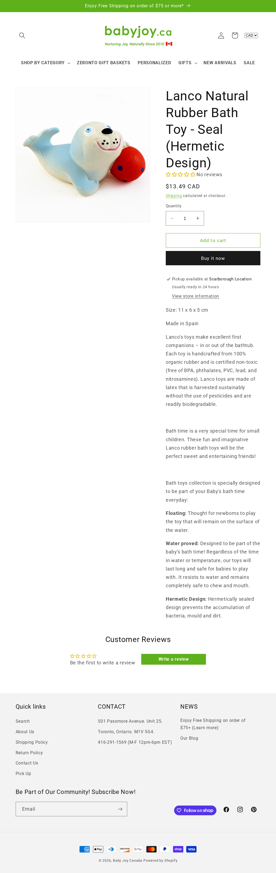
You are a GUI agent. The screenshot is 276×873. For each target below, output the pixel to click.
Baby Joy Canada (127, 860)
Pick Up (23, 773)
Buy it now (213, 258)
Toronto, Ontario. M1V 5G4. (126, 731)
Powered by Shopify (160, 860)
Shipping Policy (32, 742)
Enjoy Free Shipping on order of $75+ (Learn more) (213, 724)
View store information (195, 296)
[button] (22, 35)
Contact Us (27, 763)
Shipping (174, 195)
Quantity (174, 205)
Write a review (173, 659)
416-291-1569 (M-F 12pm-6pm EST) (135, 742)
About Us (25, 731)
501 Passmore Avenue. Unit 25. (130, 721)
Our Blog (189, 738)
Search (23, 721)
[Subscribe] (120, 809)
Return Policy (29, 752)
